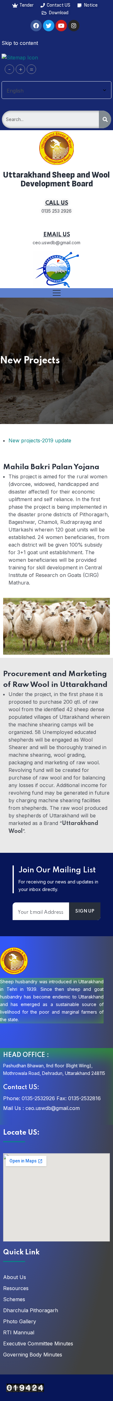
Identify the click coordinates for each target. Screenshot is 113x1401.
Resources (16, 1288)
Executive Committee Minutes (38, 1343)
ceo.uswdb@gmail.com (52, 1108)
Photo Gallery (19, 1321)
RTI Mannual (18, 1332)
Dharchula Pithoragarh (30, 1310)
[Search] (105, 119)
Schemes (14, 1299)
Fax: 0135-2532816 (78, 1098)
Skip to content (20, 43)
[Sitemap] (20, 57)
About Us (14, 1277)
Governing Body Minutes (32, 1354)
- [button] (9, 69)
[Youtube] (61, 25)
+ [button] (21, 69)
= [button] (32, 69)
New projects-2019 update (39, 440)
